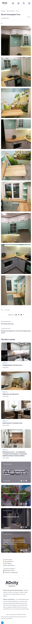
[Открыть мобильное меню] (29, 3)
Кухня (8, 310)
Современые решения (11, 516)
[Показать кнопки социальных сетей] (13, 3)
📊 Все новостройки (8, 565)
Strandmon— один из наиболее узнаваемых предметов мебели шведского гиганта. (14, 542)
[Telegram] (2, 622)
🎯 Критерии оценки (9, 570)
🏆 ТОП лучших (7, 559)
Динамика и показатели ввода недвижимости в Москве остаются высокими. (15, 472)
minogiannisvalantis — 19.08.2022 (14, 493)
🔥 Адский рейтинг (8, 561)
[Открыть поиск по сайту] (24, 3)
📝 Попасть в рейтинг (9, 568)
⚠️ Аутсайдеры (7, 563)
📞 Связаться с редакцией (10, 572)
